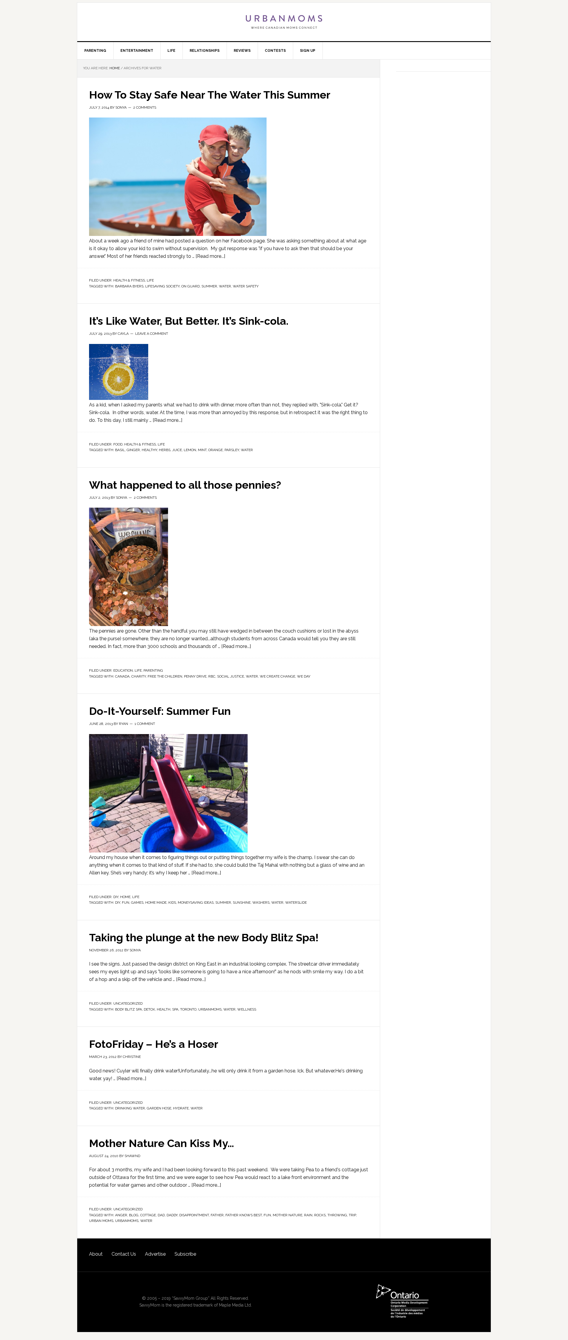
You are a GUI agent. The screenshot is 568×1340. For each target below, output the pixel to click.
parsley (232, 450)
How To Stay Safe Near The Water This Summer (209, 95)
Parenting (153, 670)
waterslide (296, 902)
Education (123, 670)
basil (120, 450)
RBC (211, 676)
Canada (122, 676)
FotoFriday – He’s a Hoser (153, 1044)
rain (308, 1215)
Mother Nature (287, 1215)
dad (161, 1215)
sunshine (242, 902)
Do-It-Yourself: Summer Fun (160, 711)
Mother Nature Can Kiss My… (161, 1143)
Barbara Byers (129, 286)
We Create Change (277, 676)
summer (209, 286)
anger (121, 1215)
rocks (320, 1215)
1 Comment (145, 724)
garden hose (159, 1108)
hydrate (181, 1108)
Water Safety (246, 286)
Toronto (188, 1009)
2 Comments (144, 107)
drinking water (130, 1108)
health (163, 1009)
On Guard (190, 286)
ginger (133, 450)
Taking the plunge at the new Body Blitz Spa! (204, 937)
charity (138, 676)
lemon (190, 450)
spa (175, 1009)
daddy (172, 1215)
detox (149, 1009)
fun (125, 902)
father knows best (243, 1215)
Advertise (155, 1254)
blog (133, 1215)
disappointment (194, 1215)
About (96, 1254)
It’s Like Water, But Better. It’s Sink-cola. (188, 321)
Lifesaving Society (162, 286)
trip (352, 1215)
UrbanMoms (284, 22)
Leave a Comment (151, 334)
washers (261, 902)
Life (150, 280)
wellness (246, 1009)
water (225, 286)
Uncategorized (128, 1003)
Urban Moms (101, 1221)
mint (202, 450)
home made (156, 902)
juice (177, 450)
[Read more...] (210, 256)
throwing (337, 1215)
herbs (164, 450)
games (137, 902)
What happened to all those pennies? (185, 485)
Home (125, 897)
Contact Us (124, 1254)
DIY (115, 897)
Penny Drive (195, 676)
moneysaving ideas (196, 902)
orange (215, 450)
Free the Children (165, 676)
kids (172, 902)
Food (117, 444)
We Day (303, 676)
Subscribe (185, 1254)
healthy (149, 450)
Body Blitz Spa (128, 1009)
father (217, 1215)
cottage (148, 1215)
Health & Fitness (129, 280)
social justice (230, 676)
